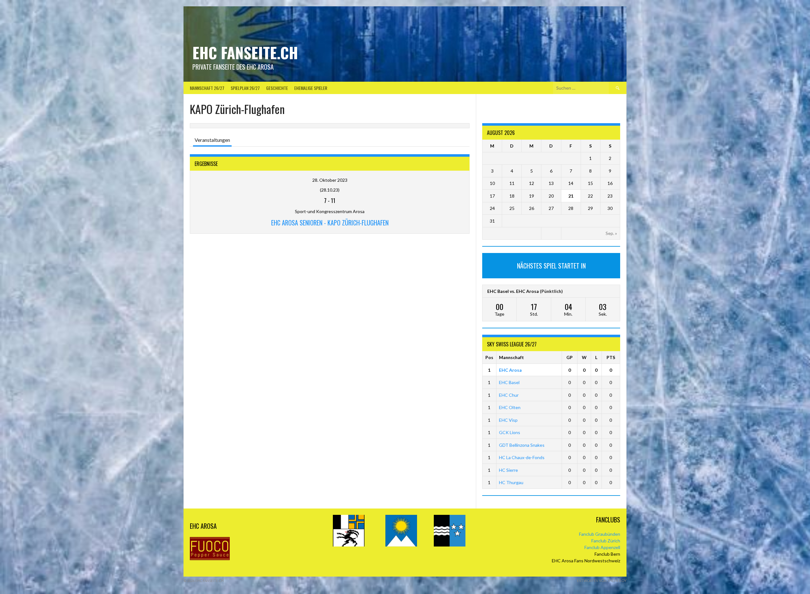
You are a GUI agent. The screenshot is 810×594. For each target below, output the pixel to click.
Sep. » (611, 233)
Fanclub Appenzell (602, 547)
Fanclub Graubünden (599, 534)
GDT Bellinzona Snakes (522, 445)
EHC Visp (508, 420)
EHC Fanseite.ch (245, 52)
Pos (489, 357)
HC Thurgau (511, 482)
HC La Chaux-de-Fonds (522, 457)
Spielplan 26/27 (245, 88)
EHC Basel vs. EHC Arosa (513, 291)
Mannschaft (511, 357)
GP (569, 357)
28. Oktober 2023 (329, 180)
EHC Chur (509, 395)
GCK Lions (509, 432)
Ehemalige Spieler (310, 88)
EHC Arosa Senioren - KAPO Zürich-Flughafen (330, 222)
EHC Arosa (510, 370)
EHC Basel (509, 382)
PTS (611, 357)
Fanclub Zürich (605, 540)
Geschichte (277, 88)
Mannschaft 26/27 (207, 88)
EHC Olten (509, 407)
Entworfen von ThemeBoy (601, 580)
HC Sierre (508, 470)
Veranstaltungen (212, 140)
